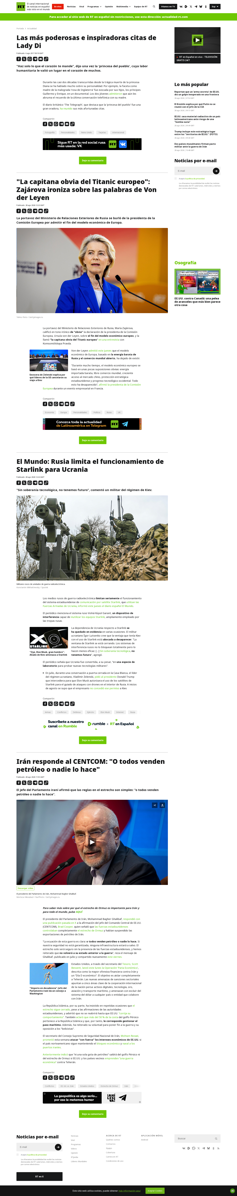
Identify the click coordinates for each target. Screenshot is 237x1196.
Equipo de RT (140, 6)
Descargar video (25, 888)
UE (119, 412)
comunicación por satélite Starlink (100, 602)
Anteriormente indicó (55, 1054)
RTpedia (74, 1157)
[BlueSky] (201, 6)
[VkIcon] (181, 6)
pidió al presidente (106, 677)
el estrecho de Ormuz (90, 930)
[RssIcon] (218, 1148)
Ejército (90, 712)
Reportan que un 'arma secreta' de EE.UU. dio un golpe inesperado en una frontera (196, 93)
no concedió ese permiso (104, 688)
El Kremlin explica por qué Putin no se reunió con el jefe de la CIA (194, 105)
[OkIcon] (206, 6)
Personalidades (68, 132)
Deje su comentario (92, 160)
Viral (81, 6)
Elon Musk (105, 712)
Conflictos (61, 712)
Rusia (109, 412)
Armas (48, 712)
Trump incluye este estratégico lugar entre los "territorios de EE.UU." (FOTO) (196, 133)
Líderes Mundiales (79, 1161)
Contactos (110, 1144)
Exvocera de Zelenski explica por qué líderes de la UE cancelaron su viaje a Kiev (48, 377)
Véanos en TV (168, 6)
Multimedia (122, 6)
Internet (120, 712)
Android (144, 1139)
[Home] (20, 6)
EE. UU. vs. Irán (67, 1086)
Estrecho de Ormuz (109, 1086)
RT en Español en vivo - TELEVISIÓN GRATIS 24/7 (197, 58)
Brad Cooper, (65, 927)
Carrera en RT (112, 1156)
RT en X (39, 1176)
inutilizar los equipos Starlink (88, 617)
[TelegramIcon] (196, 6)
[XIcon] (191, 6)
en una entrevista (109, 340)
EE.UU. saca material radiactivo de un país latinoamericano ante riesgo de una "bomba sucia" (197, 119)
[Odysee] (193, 1148)
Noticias (71, 6)
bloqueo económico (108, 1043)
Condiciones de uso (114, 1161)
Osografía (185, 262)
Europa (63, 412)
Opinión (109, 6)
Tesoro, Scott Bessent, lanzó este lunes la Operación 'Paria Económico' (104, 966)
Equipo (109, 1148)
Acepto (192, 178)
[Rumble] (186, 6)
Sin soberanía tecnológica (115, 651)
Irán (126, 1086)
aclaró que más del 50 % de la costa (97, 1017)
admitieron (115, 94)
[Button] (154, 6)
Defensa (77, 712)
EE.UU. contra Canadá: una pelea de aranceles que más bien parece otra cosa (197, 301)
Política (97, 412)
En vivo (57, 6)
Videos (74, 1148)
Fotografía (49, 132)
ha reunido (66, 108)
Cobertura (110, 1152)
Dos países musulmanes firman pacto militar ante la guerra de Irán (195, 145)
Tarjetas (102, 132)
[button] (92, 842)
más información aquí (130, 1190)
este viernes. (115, 957)
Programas (93, 6)
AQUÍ (79, 912)
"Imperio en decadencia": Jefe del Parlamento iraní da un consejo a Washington (48, 990)
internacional (118, 132)
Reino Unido (86, 132)
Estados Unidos (87, 1086)
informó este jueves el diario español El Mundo (105, 606)
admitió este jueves (100, 350)
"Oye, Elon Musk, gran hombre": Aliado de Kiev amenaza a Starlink (48, 653)
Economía (49, 412)
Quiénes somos (113, 1139)
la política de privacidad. (195, 178)
